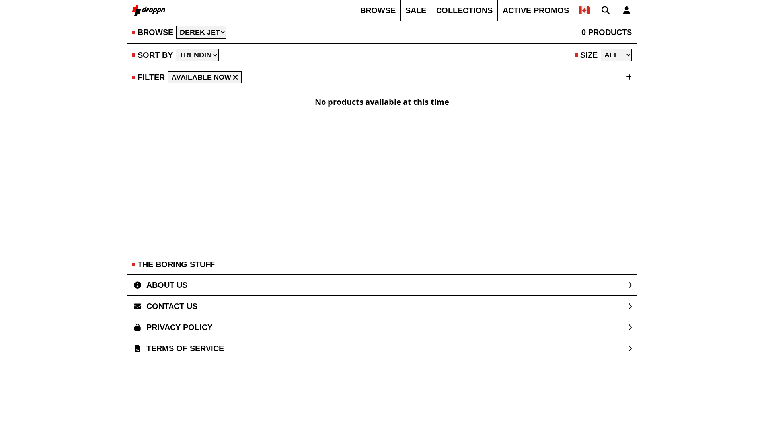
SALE (415, 10)
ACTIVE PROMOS (536, 10)
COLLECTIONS (464, 10)
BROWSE (378, 10)
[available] (235, 77)
